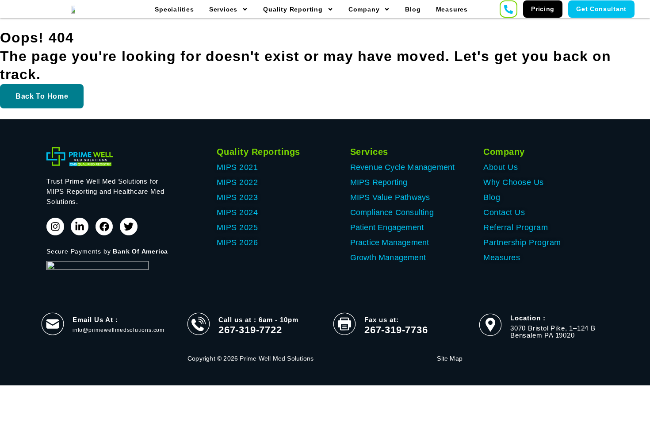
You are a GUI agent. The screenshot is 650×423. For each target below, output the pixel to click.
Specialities (174, 9)
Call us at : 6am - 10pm (258, 319)
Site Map (450, 358)
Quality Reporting (293, 9)
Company (364, 9)
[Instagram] (55, 226)
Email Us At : (95, 319)
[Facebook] (104, 226)
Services (223, 9)
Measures (452, 9)
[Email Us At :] (52, 324)
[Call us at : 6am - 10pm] (198, 324)
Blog (413, 9)
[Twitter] (129, 226)
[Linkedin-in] (79, 226)
